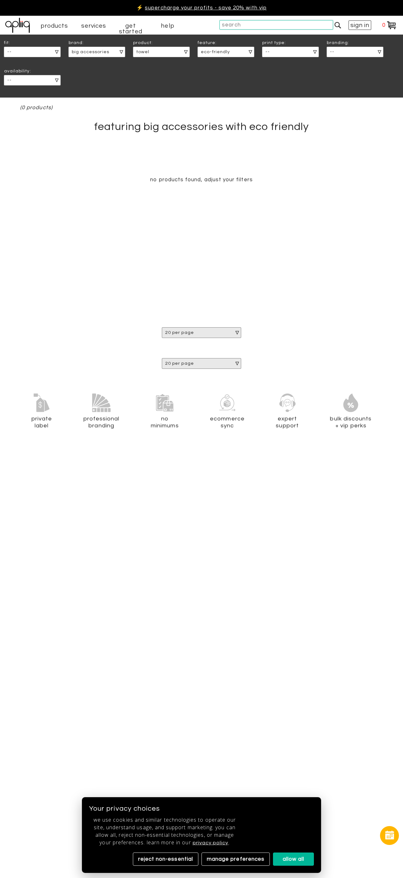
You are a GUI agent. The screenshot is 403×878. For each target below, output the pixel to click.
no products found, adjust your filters (201, 180)
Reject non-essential (165, 859)
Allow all (293, 859)
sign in (359, 25)
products (54, 26)
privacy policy (211, 842)
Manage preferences (235, 859)
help (167, 26)
